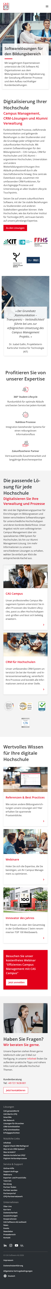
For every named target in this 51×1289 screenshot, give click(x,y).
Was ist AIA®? (9, 1152)
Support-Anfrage (10, 1171)
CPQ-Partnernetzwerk (13, 1196)
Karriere (7, 1209)
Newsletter (8, 1231)
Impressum (8, 1260)
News (5, 1225)
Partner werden (10, 1190)
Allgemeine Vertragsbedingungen (17, 1271)
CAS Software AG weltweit (14, 1222)
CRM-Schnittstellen (11, 1126)
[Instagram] (10, 1245)
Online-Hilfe (8, 1168)
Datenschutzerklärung (13, 1265)
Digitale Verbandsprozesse (15, 1158)
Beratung (7, 1184)
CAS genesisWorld (11, 1111)
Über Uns (7, 1206)
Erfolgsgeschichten (11, 1132)
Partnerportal (9, 1193)
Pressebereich (9, 1234)
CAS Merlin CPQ (10, 1114)
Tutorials (7, 1181)
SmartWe (7, 1117)
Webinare (7, 1174)
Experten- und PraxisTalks (14, 1177)
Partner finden (9, 1187)
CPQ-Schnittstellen (11, 1129)
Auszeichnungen (10, 1215)
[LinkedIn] (5, 1245)
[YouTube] (16, 1245)
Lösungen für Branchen (13, 1123)
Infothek (31, 1058)
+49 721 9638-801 (17, 1083)
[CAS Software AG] (6, 6)
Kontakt (6, 1237)
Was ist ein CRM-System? (14, 1149)
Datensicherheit (10, 1212)
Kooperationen (10, 1219)
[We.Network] (22, 1245)
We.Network (8, 1120)
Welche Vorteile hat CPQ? (14, 1155)
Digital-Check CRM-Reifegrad (15, 1146)
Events (6, 1228)
